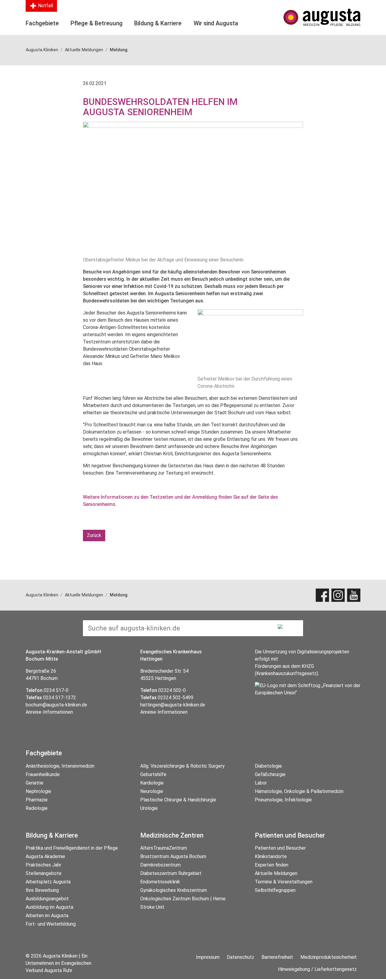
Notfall (45, 5)
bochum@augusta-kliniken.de (56, 705)
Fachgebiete (42, 23)
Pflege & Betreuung (96, 23)
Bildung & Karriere (158, 23)
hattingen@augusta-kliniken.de (172, 705)
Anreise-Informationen (49, 712)
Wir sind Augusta (216, 23)
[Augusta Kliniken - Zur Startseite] (321, 17)
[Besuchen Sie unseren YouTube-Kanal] (353, 595)
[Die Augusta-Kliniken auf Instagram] (338, 595)
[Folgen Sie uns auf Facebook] (322, 595)
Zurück (94, 535)
